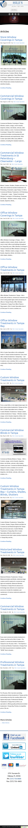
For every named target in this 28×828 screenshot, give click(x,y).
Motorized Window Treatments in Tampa (12, 551)
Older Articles (4, 722)
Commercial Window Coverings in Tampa (12, 97)
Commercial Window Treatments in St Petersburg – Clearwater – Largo (12, 157)
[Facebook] (12, 14)
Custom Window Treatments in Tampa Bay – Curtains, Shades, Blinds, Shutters (13, 490)
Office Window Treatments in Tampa (12, 268)
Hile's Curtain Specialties (19, 43)
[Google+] (15, 14)
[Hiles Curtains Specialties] (14, 4)
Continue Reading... (6, 88)
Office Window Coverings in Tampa (11, 214)
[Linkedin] (18, 14)
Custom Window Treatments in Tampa (12, 379)
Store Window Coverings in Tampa (11, 38)
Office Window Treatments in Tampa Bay (12, 323)
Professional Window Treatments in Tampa (12, 663)
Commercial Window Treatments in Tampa (12, 608)
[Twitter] (9, 14)
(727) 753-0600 (15, 779)
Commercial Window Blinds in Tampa (12, 431)
